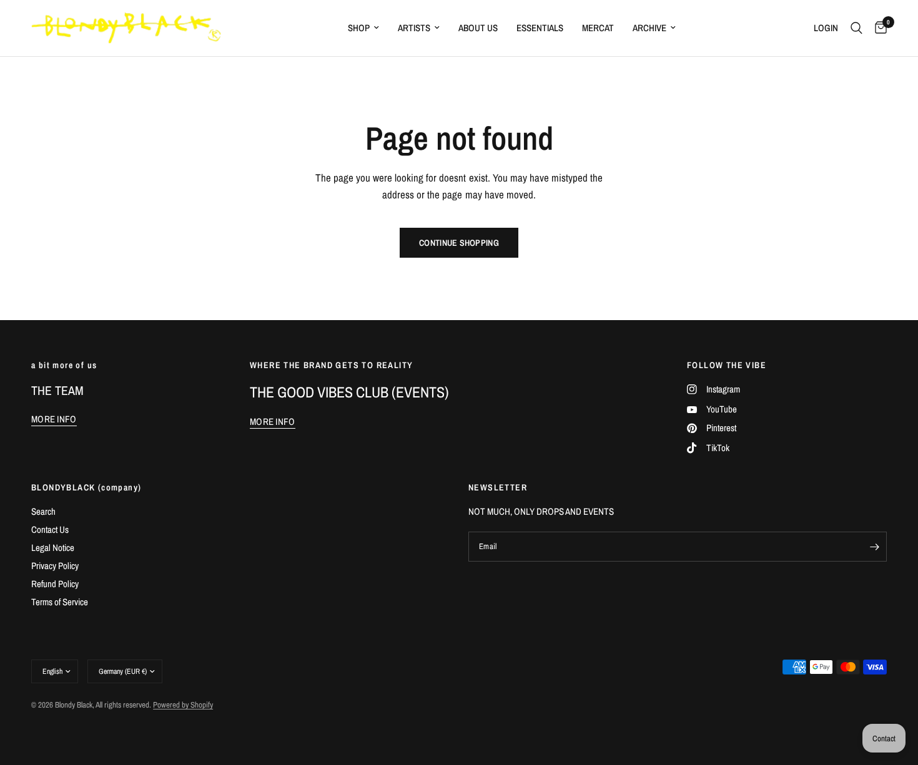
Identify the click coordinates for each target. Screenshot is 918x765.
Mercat (598, 27)
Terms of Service (59, 601)
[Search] (856, 28)
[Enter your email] (874, 547)
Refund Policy (55, 583)
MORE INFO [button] (54, 419)
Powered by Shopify (183, 704)
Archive (649, 27)
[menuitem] (363, 28)
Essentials (539, 27)
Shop (359, 27)
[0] (878, 28)
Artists (414, 27)
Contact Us (50, 529)
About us (478, 27)
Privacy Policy (55, 565)
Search (43, 511)
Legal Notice (52, 547)
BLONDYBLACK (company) (86, 487)
